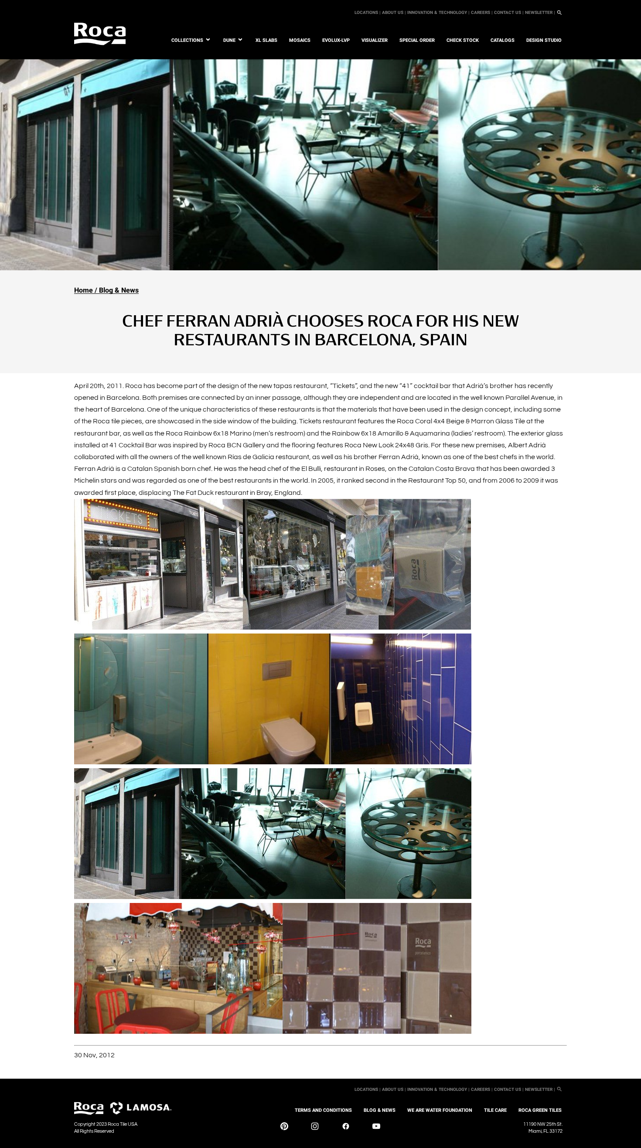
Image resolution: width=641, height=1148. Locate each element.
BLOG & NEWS (380, 1110)
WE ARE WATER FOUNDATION (439, 1110)
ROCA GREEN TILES (540, 1110)
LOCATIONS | (368, 13)
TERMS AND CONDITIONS (323, 1110)
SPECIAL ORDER (417, 40)
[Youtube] (376, 1128)
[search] (559, 13)
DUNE (229, 40)
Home (83, 290)
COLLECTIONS (187, 40)
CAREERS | (482, 13)
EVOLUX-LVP (336, 40)
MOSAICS (299, 40)
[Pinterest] (284, 1128)
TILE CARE (495, 1110)
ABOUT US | (394, 13)
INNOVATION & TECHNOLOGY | (438, 13)
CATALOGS (503, 40)
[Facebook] (346, 1128)
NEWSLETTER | (540, 13)
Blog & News (119, 290)
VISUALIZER (374, 40)
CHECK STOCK (463, 40)
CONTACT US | (509, 13)
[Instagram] (315, 1128)
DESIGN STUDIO (544, 40)
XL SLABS (266, 40)
